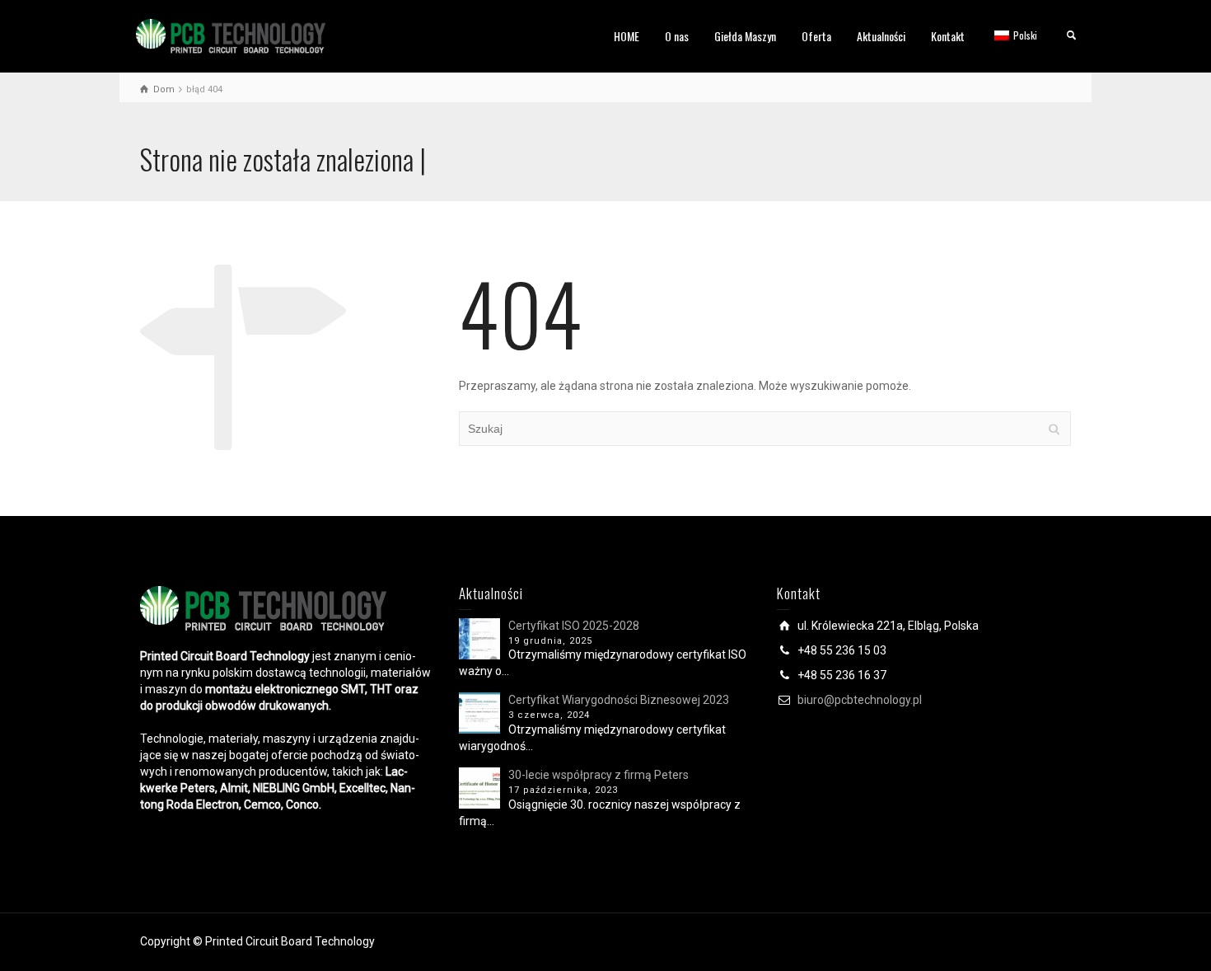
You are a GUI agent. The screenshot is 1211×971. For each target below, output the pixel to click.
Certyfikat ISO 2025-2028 (573, 625)
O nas (677, 36)
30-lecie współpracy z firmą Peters (598, 774)
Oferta (816, 36)
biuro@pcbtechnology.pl (859, 699)
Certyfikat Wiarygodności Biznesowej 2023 (618, 699)
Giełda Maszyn (745, 36)
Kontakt (948, 36)
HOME (626, 36)
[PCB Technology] (230, 35)
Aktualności (881, 36)
